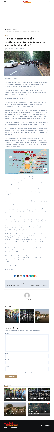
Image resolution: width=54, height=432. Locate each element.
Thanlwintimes (12, 48)
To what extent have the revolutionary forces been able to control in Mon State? (25, 42)
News (6, 35)
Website (7, 366)
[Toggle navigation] (5, 2)
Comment (8, 333)
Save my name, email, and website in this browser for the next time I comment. (26, 372)
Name (7, 353)
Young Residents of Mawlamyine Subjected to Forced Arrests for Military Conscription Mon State (15, 399)
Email (7, 359)
